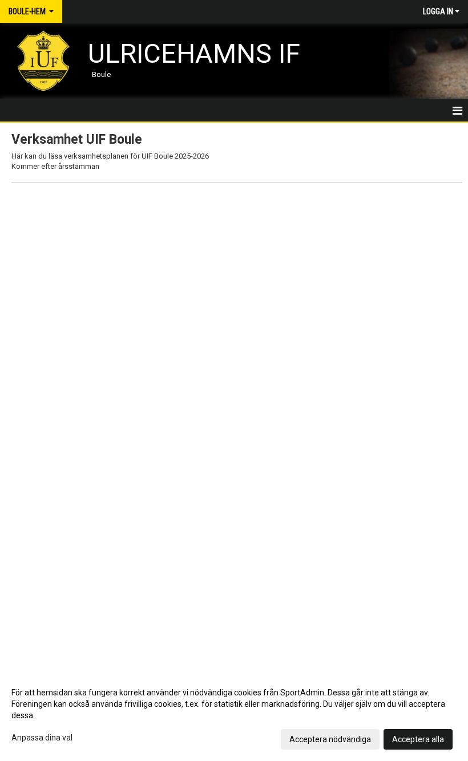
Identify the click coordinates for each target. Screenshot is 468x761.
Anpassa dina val (41, 737)
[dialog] (234, 715)
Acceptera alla (418, 739)
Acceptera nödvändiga (330, 739)
